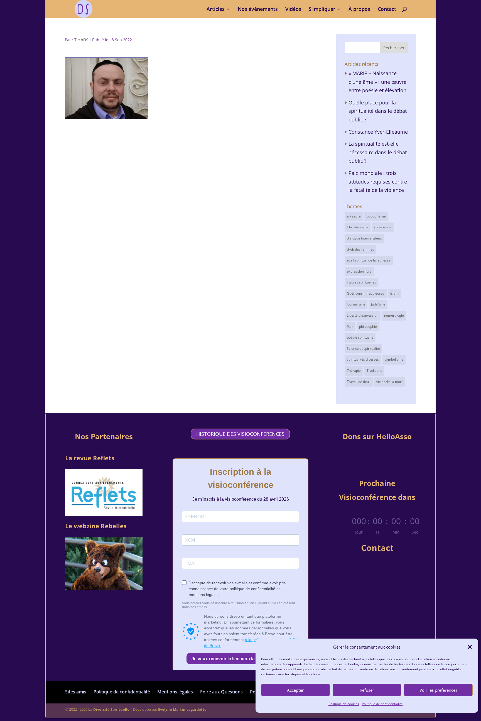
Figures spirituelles (361, 282)
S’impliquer (322, 9)
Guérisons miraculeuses (365, 293)
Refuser (367, 690)
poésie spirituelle (360, 337)
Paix (350, 326)
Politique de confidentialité (382, 704)
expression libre (359, 271)
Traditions (374, 370)
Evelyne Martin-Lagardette (182, 709)
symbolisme (394, 359)
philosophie (368, 326)
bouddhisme (376, 216)
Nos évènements (258, 9)
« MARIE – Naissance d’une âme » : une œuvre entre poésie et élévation (377, 82)
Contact (387, 9)
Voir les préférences (438, 690)
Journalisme (356, 304)
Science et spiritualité (363, 348)
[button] (470, 647)
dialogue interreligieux (364, 238)
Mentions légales (175, 692)
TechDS (81, 39)
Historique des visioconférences (240, 434)
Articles (216, 9)
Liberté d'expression (362, 315)
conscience (382, 227)
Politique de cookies (343, 704)
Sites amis (75, 692)
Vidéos (293, 9)
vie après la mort (389, 381)
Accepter (295, 690)
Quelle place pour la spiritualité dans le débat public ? (378, 111)
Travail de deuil (358, 381)
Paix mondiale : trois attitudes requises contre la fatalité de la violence (378, 181)
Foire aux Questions (221, 692)
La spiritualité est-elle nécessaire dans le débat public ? (378, 152)
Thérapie (354, 370)
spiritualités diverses (363, 359)
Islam (394, 293)
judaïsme (378, 304)
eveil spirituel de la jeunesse (369, 260)
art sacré (354, 216)
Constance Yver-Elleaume (378, 131)
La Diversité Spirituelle (108, 709)
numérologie (394, 315)
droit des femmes (360, 249)
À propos (359, 9)
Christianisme (357, 227)
